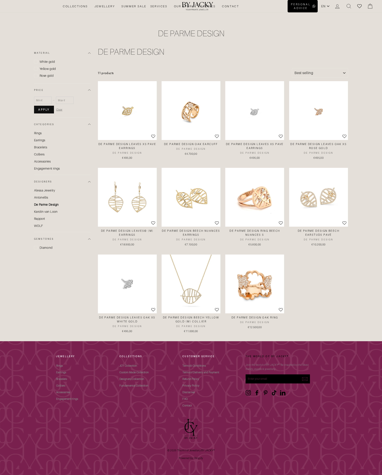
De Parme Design (46, 204)
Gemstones (44, 239)
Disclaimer (188, 392)
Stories (208, 6)
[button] (153, 136)
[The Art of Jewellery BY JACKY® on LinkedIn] (282, 392)
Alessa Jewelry (44, 190)
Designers (43, 181)
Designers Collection (131, 379)
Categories (44, 124)
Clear (59, 109)
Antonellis (41, 197)
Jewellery (104, 6)
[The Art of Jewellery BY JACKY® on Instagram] (248, 392)
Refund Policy (190, 379)
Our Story (184, 6)
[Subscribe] (305, 378)
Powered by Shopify (191, 458)
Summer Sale (133, 6)
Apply (44, 109)
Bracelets (40, 147)
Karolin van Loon (46, 211)
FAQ (185, 398)
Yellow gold (48, 69)
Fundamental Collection (134, 385)
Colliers (39, 154)
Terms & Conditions (194, 365)
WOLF (38, 226)
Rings (38, 133)
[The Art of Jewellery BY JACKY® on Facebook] (257, 392)
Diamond (46, 247)
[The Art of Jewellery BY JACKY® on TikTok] (274, 392)
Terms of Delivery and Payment (200, 372)
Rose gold (46, 75)
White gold (47, 61)
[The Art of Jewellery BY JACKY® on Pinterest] (265, 392)
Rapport (39, 218)
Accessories (42, 161)
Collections (75, 6)
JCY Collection (128, 365)
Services (158, 6)
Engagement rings (47, 168)
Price (39, 90)
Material (42, 53)
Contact (230, 6)
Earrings (39, 140)
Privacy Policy (190, 385)
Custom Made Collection (134, 372)
